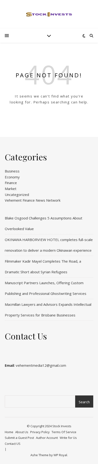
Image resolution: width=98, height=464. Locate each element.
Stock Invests (61, 426)
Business (12, 171)
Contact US (12, 443)
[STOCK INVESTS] (49, 14)
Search (84, 401)
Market (10, 188)
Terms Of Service (64, 432)
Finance (11, 182)
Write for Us (68, 438)
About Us (21, 432)
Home (9, 432)
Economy (12, 177)
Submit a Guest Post (19, 438)
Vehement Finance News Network (32, 200)
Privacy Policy (40, 432)
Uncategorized (17, 194)
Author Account (47, 438)
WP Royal (60, 455)
